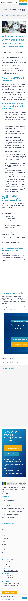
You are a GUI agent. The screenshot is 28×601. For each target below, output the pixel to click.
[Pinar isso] (18, 362)
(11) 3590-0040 (8, 577)
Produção (4, 541)
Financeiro (4, 547)
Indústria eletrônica (7, 505)
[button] (12, 2)
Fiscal (3, 550)
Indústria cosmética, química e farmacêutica (13, 511)
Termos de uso (5, 588)
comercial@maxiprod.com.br (11, 583)
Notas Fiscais (5, 529)
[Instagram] (9, 493)
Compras (4, 532)
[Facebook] (2, 493)
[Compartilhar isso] (7, 362)
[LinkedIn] (4, 493)
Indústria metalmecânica (8, 500)
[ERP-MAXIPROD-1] (6, 2)
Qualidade (4, 544)
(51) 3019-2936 (8, 575)
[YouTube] (7, 493)
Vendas (4, 527)
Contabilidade (5, 552)
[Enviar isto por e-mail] (3, 362)
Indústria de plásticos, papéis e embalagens (13, 508)
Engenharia (5, 538)
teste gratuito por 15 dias (10, 309)
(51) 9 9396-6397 (9, 579)
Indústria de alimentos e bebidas (10, 514)
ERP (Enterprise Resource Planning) (13, 84)
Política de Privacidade (9, 599)
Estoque (4, 535)
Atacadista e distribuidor (8, 517)
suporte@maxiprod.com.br (11, 585)
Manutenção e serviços (8, 520)
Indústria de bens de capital (9, 503)
